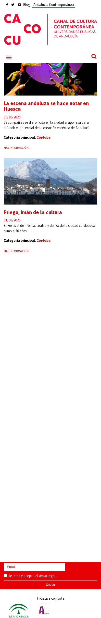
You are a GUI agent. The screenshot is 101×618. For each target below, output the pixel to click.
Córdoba (43, 137)
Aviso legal (47, 576)
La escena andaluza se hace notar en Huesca (46, 106)
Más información (16, 147)
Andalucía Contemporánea (53, 5)
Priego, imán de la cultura (33, 212)
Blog (26, 5)
